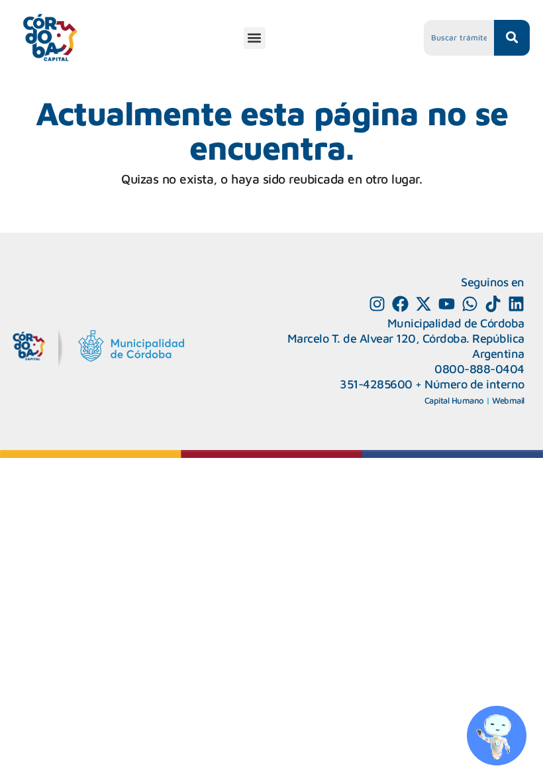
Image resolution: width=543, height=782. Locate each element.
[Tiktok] (493, 303)
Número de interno (474, 384)
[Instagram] (377, 303)
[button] (255, 38)
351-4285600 (376, 384)
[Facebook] (400, 303)
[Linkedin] (516, 303)
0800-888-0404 (479, 369)
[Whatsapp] (469, 303)
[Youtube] (446, 303)
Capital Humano (454, 400)
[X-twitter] (423, 303)
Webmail (508, 400)
